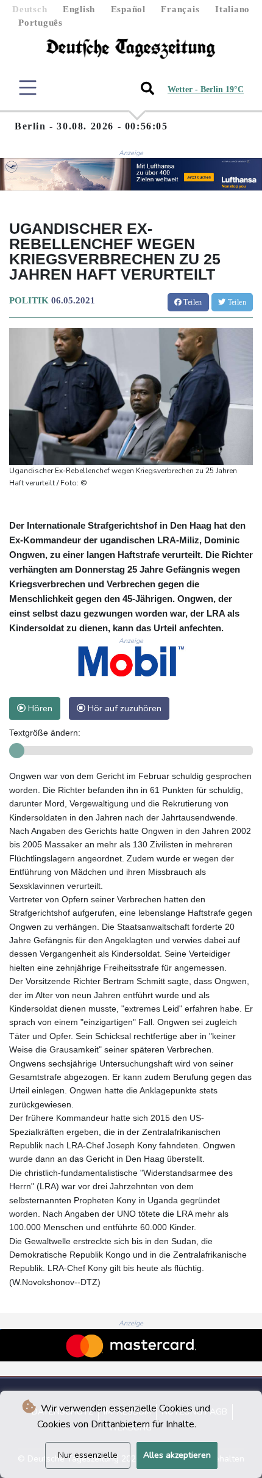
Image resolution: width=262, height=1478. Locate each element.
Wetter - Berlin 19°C (206, 89)
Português (40, 22)
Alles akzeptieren (177, 1455)
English (79, 9)
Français (180, 9)
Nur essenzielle (88, 1455)
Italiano (232, 9)
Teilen (192, 302)
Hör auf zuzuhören (123, 708)
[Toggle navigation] (27, 87)
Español (128, 9)
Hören (39, 708)
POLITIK (29, 300)
